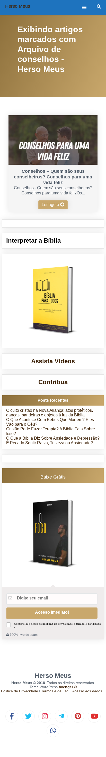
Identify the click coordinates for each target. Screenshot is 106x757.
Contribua (53, 381)
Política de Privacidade (19, 691)
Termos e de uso (54, 691)
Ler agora (51, 204)
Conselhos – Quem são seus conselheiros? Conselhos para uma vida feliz (53, 177)
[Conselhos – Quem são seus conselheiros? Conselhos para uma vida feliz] (53, 163)
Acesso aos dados (87, 691)
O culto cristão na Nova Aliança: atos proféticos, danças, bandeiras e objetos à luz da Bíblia (49, 412)
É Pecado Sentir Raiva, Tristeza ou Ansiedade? (49, 443)
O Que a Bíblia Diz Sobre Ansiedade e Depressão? (53, 438)
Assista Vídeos (53, 361)
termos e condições (88, 623)
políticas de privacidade (57, 623)
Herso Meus (17, 6)
